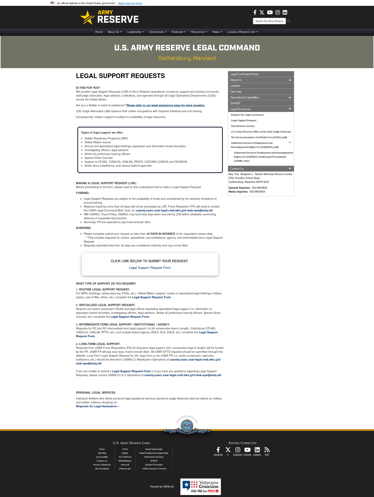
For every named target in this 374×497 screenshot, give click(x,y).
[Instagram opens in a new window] (277, 12)
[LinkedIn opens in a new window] (285, 12)
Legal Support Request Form (150, 267)
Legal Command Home (244, 74)
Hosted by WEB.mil (162, 486)
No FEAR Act (125, 457)
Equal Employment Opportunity (153, 453)
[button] (132, 3)
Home (99, 32)
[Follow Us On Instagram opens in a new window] (238, 450)
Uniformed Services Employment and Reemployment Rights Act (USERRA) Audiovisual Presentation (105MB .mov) (263, 156)
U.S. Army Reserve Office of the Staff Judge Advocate (261, 131)
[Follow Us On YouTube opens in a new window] (247, 450)
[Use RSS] (267, 450)
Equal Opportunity (154, 449)
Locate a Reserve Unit (241, 32)
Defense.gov (125, 468)
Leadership (134, 32)
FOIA (125, 449)
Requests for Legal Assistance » (97, 406)
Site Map (102, 453)
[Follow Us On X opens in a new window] (228, 450)
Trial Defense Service (243, 126)
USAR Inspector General (154, 468)
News (216, 32)
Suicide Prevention (154, 465)
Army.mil (125, 465)
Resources (197, 32)
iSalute (125, 453)
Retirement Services (154, 457)
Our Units (235, 91)
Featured (177, 32)
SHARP (235, 103)
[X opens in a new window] (261, 12)
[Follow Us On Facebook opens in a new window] (218, 450)
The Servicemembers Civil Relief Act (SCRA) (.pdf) (259, 137)
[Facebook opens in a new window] (255, 12)
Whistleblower (124, 461)
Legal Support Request (243, 120)
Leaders (235, 85)
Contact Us (102, 461)
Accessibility (102, 457)
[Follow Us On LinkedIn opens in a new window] (257, 450)
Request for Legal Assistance (247, 114)
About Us (113, 32)
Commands (156, 32)
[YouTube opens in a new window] (270, 12)
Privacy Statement (102, 465)
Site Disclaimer (102, 468)
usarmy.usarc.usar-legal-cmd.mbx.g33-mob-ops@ (169, 210)
